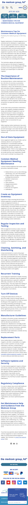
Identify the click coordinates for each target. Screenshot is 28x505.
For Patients (13, 15)
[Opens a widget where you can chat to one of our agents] (17, 496)
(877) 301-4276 (14, 11)
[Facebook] (11, 443)
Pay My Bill (5, 15)
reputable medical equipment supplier (11, 354)
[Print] (17, 443)
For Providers (22, 15)
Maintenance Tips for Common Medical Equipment (13, 32)
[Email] (14, 443)
